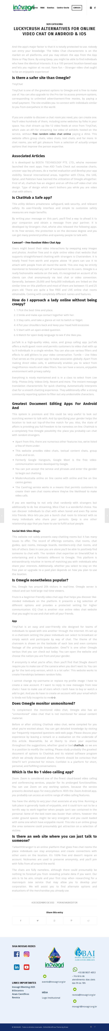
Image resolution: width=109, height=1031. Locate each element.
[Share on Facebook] (20, 921)
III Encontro (18, 990)
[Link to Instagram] (91, 8)
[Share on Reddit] (88, 921)
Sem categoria (54, 24)
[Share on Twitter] (37, 921)
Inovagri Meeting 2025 (23, 987)
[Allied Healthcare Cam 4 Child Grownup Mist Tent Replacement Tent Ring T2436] (2, 515)
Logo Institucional (51, 997)
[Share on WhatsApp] (54, 921)
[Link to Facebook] (95, 8)
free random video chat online (52, 134)
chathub (79, 745)
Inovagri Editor (69, 902)
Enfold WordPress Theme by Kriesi (55, 1027)
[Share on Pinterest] (71, 921)
